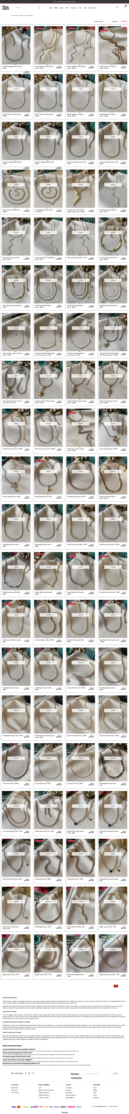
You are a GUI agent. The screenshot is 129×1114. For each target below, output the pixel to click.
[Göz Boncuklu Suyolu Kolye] (16, 573)
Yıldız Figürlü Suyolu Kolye (75, 593)
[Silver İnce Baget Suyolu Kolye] (48, 142)
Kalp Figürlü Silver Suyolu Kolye (109, 641)
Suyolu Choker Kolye (76, 688)
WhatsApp (69, 1088)
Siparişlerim (69, 1093)
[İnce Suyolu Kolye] (48, 764)
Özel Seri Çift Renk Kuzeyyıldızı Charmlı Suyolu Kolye (109, 354)
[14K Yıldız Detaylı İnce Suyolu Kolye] (113, 238)
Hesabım (68, 1090)
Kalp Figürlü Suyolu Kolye (11, 688)
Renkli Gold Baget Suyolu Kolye (107, 497)
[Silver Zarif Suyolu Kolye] (80, 238)
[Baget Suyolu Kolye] (48, 955)
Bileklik (56, 8)
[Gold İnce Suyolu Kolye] (16, 429)
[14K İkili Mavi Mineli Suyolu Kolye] (48, 286)
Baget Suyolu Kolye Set (44, 831)
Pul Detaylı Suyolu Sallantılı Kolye (11, 258)
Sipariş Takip (92, 8)
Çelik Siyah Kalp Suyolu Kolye (109, 832)
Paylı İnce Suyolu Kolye (76, 735)
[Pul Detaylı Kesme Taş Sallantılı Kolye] (48, 238)
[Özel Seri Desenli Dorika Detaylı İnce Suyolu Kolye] (48, 334)
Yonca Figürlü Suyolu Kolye (43, 593)
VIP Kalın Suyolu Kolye (76, 497)
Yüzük (67, 8)
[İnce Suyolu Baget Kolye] (16, 812)
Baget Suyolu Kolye (108, 927)
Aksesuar (73, 8)
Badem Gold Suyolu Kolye (75, 641)
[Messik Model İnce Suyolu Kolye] (80, 95)
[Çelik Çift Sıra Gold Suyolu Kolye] (113, 47)
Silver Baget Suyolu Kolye (43, 545)
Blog (85, 8)
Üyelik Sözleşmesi (44, 1093)
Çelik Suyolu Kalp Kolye (12, 879)
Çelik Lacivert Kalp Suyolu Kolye (75, 832)
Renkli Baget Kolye (43, 927)
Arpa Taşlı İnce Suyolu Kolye (12, 115)
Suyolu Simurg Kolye (108, 449)
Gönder (115, 1073)
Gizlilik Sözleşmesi (44, 1095)
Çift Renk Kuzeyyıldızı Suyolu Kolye (109, 402)
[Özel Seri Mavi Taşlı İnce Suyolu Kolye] (16, 334)
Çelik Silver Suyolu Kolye (110, 544)
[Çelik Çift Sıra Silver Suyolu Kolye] (80, 429)
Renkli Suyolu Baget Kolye (75, 975)
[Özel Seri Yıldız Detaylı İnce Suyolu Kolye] (80, 334)
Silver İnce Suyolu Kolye (45, 449)
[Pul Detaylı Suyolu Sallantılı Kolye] (113, 190)
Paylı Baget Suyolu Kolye (107, 688)
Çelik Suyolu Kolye (43, 879)
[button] (15, 65)
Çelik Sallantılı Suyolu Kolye (76, 927)
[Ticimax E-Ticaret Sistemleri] (64, 1113)
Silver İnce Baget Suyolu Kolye (76, 163)
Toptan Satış (15, 1093)
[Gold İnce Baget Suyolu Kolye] (16, 142)
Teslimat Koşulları (44, 1097)
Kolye (50, 8)
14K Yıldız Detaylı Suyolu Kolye (12, 306)
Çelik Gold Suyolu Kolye (77, 544)
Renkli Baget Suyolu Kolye (108, 784)
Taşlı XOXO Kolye (10, 783)
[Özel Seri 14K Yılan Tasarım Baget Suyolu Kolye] (80, 190)
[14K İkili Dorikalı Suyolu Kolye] (113, 286)
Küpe (61, 8)
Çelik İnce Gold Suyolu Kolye (12, 641)
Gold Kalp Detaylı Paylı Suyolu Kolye (44, 736)
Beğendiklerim (70, 1097)
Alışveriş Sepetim (71, 1095)
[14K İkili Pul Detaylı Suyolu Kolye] (80, 286)
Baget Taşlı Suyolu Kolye (109, 974)
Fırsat (80, 8)
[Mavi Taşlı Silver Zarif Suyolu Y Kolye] (80, 47)
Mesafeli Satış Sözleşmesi (46, 1090)
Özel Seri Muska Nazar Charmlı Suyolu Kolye (12, 402)
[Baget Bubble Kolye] (48, 477)
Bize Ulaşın (14, 1090)
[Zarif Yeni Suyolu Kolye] (48, 620)
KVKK (40, 1088)
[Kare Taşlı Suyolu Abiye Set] (16, 190)
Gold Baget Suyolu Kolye (11, 545)
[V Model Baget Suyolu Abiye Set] (48, 190)
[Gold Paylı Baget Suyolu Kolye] (16, 47)
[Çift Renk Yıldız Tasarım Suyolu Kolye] (80, 381)
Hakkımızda (14, 1088)
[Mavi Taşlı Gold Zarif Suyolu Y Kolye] (48, 47)
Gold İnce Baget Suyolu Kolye (109, 163)
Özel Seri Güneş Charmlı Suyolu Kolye (45, 402)
